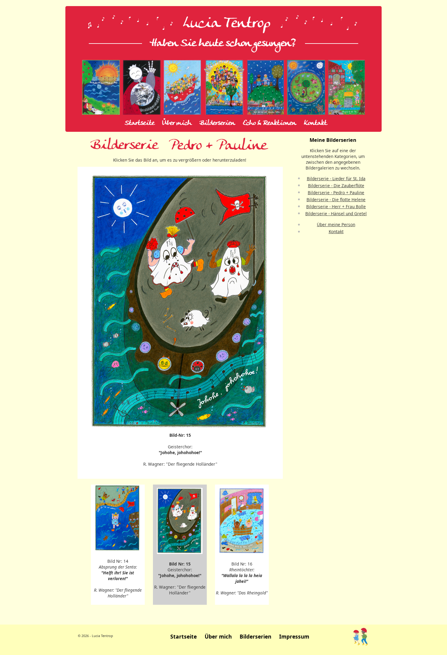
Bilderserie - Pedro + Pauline (336, 192)
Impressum (294, 636)
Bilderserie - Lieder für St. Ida (336, 178)
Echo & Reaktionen (269, 123)
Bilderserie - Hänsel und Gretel (336, 213)
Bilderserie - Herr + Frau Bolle (336, 206)
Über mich (177, 123)
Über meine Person (336, 224)
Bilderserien (217, 123)
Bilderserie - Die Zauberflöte (336, 185)
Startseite (139, 123)
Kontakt (315, 123)
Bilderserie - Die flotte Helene (336, 199)
